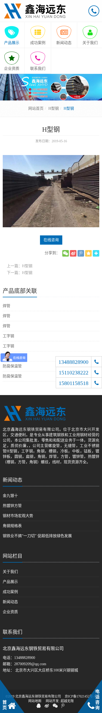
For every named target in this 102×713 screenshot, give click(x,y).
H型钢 (53, 108)
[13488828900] (96, 361)
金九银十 (10, 496)
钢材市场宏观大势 (18, 516)
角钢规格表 (12, 526)
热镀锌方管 (12, 506)
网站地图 (34, 701)
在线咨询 (51, 240)
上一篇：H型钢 (19, 266)
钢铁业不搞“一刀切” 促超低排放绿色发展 (37, 536)
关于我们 (10, 572)
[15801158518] (96, 382)
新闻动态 (12, 480)
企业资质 (10, 612)
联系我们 (12, 632)
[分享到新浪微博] (73, 253)
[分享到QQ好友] (38, 705)
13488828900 (24, 658)
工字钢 (8, 336)
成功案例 (10, 592)
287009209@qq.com (30, 664)
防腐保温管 (12, 366)
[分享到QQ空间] (88, 253)
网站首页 (36, 108)
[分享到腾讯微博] (81, 253)
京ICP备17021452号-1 (80, 696)
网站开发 (52, 701)
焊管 (6, 306)
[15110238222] (96, 372)
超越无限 (67, 701)
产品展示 (10, 582)
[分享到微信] (65, 253)
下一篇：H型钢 (19, 273)
